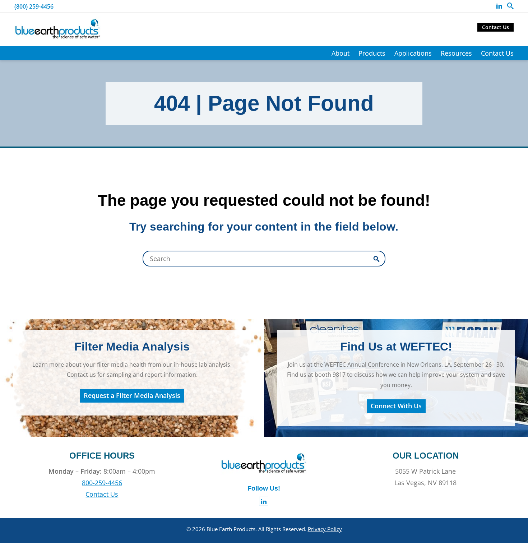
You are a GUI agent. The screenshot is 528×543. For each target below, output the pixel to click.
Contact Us (495, 27)
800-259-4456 (102, 482)
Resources (456, 53)
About (340, 53)
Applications (413, 53)
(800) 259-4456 (34, 6)
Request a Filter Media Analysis (132, 395)
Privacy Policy (325, 529)
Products (371, 53)
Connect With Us (396, 406)
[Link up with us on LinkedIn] (499, 6)
